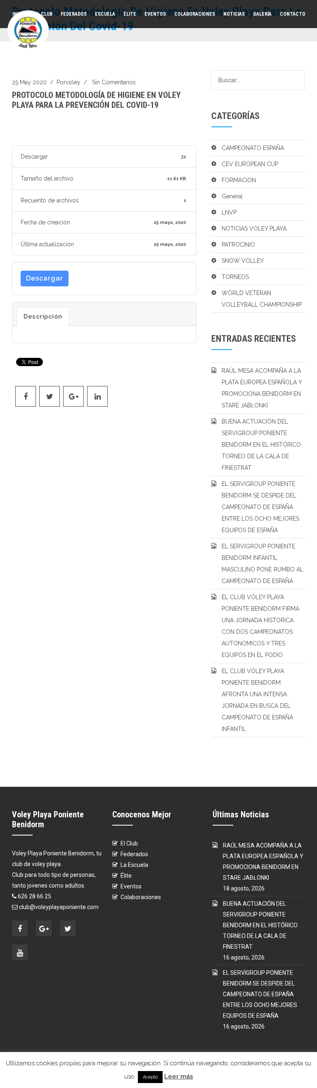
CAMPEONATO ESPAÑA (253, 148)
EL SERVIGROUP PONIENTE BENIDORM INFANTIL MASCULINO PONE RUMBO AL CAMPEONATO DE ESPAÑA (262, 563)
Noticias (234, 14)
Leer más (178, 1076)
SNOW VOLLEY (243, 260)
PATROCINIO (238, 244)
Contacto (292, 14)
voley (73, 82)
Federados (74, 14)
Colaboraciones (194, 14)
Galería (262, 14)
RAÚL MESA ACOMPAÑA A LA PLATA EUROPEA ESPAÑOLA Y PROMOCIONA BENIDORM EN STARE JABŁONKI (262, 388)
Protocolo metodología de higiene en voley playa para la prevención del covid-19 (96, 100)
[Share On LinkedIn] (97, 396)
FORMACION (239, 180)
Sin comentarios (114, 82)
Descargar (44, 278)
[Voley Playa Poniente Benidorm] (28, 30)
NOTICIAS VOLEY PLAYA (254, 228)
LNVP (229, 212)
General (232, 196)
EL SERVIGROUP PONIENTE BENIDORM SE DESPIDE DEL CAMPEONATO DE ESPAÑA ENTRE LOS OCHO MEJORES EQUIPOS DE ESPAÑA (260, 507)
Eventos (155, 14)
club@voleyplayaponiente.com (59, 907)
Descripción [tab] (43, 316)
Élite (129, 14)
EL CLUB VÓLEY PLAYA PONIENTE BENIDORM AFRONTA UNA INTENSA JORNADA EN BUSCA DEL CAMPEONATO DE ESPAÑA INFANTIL (257, 700)
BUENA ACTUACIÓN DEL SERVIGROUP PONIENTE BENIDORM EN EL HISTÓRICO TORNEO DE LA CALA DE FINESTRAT (261, 444)
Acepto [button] (150, 1077)
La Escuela (134, 865)
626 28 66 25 (34, 896)
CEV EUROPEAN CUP (250, 164)
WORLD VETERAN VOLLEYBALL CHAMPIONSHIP (262, 299)
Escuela (105, 14)
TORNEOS (235, 277)
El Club (129, 843)
